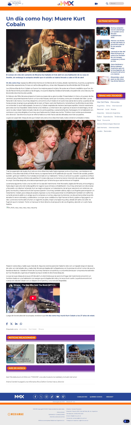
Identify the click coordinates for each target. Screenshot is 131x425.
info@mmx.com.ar (75, 416)
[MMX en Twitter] (41, 397)
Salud (99, 120)
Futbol (99, 117)
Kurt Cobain (33, 329)
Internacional (117, 106)
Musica (113, 109)
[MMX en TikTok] (52, 397)
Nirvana (41, 329)
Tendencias (118, 117)
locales (99, 131)
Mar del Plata (103, 102)
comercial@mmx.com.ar (80, 418)
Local (107, 109)
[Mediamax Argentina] (15, 414)
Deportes (100, 113)
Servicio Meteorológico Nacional (108, 124)
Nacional (100, 109)
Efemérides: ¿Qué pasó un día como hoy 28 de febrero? (118, 79)
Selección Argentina (113, 113)
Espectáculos (108, 117)
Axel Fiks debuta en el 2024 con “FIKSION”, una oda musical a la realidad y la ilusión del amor (41, 377)
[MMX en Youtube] (57, 397)
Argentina (100, 106)
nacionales (107, 131)
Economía (106, 120)
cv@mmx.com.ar (83, 420)
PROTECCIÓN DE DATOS (57, 417)
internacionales (114, 127)
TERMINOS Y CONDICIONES (57, 414)
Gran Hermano (102, 127)
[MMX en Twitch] (63, 397)
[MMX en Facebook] (35, 397)
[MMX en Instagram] (46, 397)
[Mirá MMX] (95, 4)
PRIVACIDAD (61, 412)
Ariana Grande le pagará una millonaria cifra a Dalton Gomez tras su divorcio (35, 382)
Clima (108, 106)
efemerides (23, 329)
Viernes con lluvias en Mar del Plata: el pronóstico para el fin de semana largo (118, 44)
